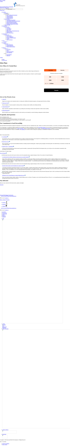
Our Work (4, 211)
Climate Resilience (10, 17)
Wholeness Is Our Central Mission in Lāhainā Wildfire (13, 175)
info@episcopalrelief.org (11, 196)
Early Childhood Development (12, 15)
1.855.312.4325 (4, 196)
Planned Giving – (7, 146)
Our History (9, 49)
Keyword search (3, 9)
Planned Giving (9, 31)
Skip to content (2, 0)
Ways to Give (4, 60)
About (6, 48)
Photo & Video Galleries (11, 46)
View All (3, 153)
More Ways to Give (10, 32)
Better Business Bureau (46, 128)
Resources (4, 215)
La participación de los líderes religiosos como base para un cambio (15, 157)
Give (4, 136)
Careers (8, 38)
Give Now (8, 27)
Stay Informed (9, 35)
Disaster (5, 110)
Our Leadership (9, 52)
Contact (1, 1)
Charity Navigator (20, 128)
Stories (3, 214)
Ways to (6, 26)
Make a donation (3, 199)
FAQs (8, 50)
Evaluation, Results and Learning (12, 23)
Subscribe (1, 184)
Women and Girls (10, 16)
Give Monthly (9, 28)
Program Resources (10, 45)
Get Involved (4, 213)
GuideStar (23, 129)
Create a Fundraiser (10, 36)
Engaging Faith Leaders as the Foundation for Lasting (13, 165)
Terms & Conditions (5, 443)
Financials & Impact (10, 51)
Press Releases (9, 54)
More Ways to (5, 141)
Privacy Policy (4, 444)
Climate (5, 106)
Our (6, 13)
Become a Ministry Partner (11, 37)
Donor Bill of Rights (41, 127)
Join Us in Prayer (10, 39)
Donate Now (2, 7)
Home (3, 59)
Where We (7, 24)
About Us (4, 216)
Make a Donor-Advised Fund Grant (13, 30)
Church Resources (10, 44)
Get (6, 34)
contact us (6, 197)
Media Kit (8, 55)
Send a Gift (8, 29)
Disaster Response (10, 18)
